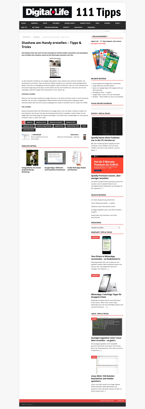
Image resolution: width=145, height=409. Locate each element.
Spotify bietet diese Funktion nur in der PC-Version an (105, 139)
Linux (117, 23)
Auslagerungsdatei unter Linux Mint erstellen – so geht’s (106, 339)
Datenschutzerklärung (107, 400)
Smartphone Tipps (73, 126)
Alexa (23, 23)
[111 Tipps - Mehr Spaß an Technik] (72, 20)
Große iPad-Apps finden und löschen (76, 169)
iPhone (107, 23)
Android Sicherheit (56, 122)
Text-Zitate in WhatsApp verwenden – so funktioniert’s (105, 257)
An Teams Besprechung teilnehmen (103, 200)
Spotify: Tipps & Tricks (100, 113)
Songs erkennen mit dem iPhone (103, 86)
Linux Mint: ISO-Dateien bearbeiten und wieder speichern (103, 378)
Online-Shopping (51, 27)
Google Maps (70, 23)
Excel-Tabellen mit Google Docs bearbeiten (107, 83)
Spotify (66, 27)
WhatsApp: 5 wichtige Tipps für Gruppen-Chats (106, 295)
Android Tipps (70, 122)
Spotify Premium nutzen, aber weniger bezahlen (106, 177)
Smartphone (59, 126)
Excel (45, 23)
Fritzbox (56, 23)
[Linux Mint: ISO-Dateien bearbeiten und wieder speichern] (107, 365)
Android (34, 23)
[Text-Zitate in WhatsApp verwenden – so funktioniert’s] (107, 245)
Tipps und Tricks (28, 130)
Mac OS (24, 27)
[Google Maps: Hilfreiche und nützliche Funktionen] (55, 158)
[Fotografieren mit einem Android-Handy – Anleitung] (32, 158)
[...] (96, 150)
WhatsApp (78, 27)
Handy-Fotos (85, 23)
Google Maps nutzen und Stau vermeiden (106, 95)
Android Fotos (41, 122)
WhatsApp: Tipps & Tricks (101, 232)
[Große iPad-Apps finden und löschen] (78, 158)
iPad (97, 23)
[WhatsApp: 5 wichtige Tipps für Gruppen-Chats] (107, 283)
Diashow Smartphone (44, 126)
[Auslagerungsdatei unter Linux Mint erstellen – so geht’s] (107, 327)
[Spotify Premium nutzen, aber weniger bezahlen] (107, 164)
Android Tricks (28, 126)
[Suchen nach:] (113, 31)
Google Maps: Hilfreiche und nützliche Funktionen (55, 169)
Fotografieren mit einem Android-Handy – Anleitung (31, 170)
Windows (91, 27)
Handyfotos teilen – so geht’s (102, 92)
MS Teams (35, 27)
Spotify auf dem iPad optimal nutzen (103, 206)
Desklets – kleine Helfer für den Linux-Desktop (108, 97)
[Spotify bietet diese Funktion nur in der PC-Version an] (107, 126)
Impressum (121, 400)
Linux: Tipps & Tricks (100, 314)
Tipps (84, 126)
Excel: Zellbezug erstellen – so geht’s (103, 203)
